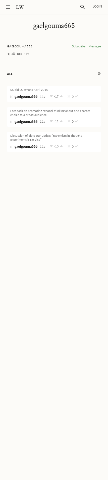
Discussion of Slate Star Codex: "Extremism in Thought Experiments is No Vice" (46, 137)
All (10, 74)
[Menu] (8, 7)
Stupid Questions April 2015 (29, 90)
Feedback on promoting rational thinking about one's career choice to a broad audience (50, 113)
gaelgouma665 (54, 25)
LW (20, 7)
